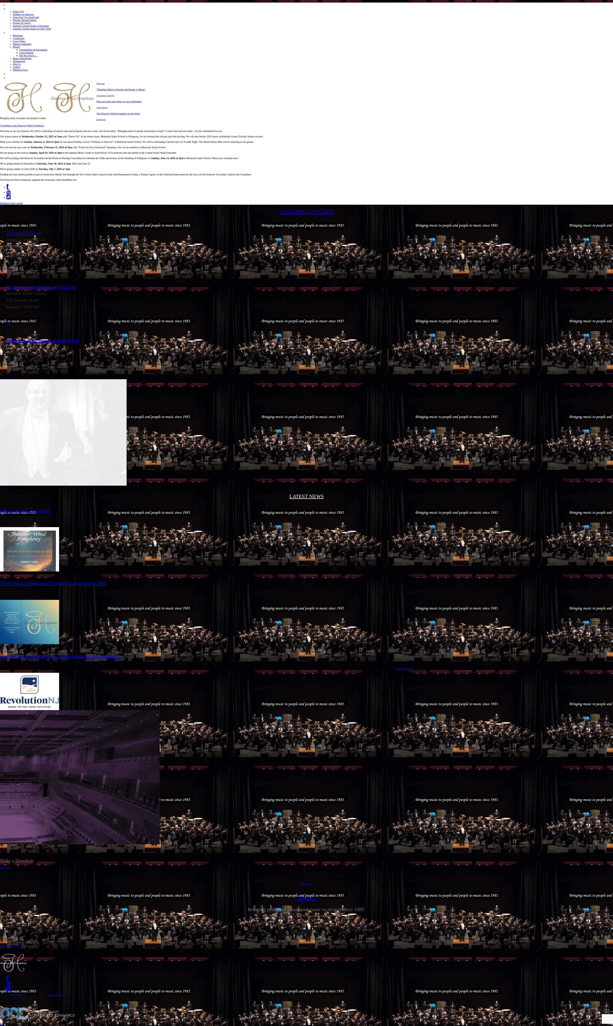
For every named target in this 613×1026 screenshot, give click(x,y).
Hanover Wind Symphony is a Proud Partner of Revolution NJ (60, 656)
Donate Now (306, 884)
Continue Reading (403, 668)
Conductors (18, 38)
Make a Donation (19, 77)
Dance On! (18, 11)
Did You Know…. (28, 55)
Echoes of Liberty (22, 23)
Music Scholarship (22, 58)
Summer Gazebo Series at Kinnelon (31, 26)
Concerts (13, 8)
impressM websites (56, 995)
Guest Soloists (26, 52)
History (16, 47)
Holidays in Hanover (23, 14)
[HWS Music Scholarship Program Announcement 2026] (29, 643)
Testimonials (19, 61)
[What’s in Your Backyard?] (29, 570)
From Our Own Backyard (26, 17)
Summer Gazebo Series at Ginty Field (32, 28)
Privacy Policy (15, 994)
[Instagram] (8, 197)
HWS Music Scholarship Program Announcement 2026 (53, 583)
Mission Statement (22, 44)
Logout (19, 203)
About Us (13, 32)
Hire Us (17, 64)
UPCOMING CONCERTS (306, 212)
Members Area (20, 70)
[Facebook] (7, 187)
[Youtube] (8, 192)
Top (2, 1024)
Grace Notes (19, 41)
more (8, 271)
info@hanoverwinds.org (12, 946)
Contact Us (15, 73)
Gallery (16, 67)
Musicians (18, 35)
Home (11, 4)
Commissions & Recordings (33, 50)
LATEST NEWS (306, 496)
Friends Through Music (25, 20)
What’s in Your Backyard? (25, 510)
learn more (5, 867)
